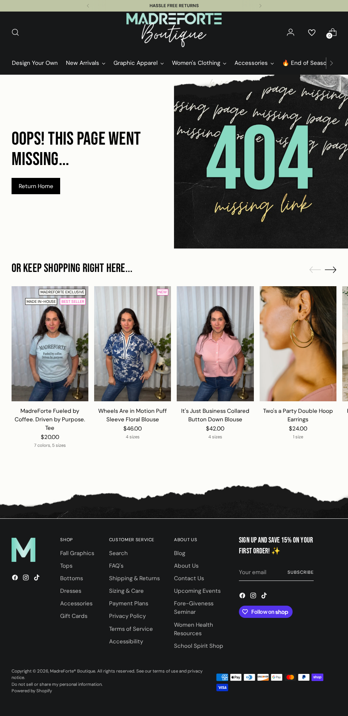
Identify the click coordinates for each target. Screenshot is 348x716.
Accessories (76, 603)
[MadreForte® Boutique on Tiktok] (37, 578)
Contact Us (189, 578)
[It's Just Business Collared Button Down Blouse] (215, 343)
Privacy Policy (127, 616)
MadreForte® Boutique (72, 671)
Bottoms (71, 578)
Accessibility (126, 641)
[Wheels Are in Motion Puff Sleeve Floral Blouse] (132, 343)
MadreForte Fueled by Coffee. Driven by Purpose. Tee (50, 419)
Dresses (70, 590)
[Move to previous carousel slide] (315, 270)
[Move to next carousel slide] (330, 269)
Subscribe (301, 572)
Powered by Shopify (32, 691)
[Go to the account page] (290, 32)
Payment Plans (128, 603)
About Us (186, 565)
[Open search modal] (15, 32)
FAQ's (116, 565)
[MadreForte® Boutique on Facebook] (16, 578)
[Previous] (88, 6)
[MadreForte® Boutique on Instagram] (26, 578)
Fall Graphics (77, 553)
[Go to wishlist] (311, 32)
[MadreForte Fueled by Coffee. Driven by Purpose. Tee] (50, 343)
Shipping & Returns (134, 578)
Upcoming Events (197, 590)
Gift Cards (73, 616)
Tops (66, 565)
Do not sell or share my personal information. (57, 684)
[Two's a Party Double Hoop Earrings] (298, 343)
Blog (179, 553)
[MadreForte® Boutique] (174, 32)
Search (118, 553)
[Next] (260, 6)
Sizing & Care (126, 590)
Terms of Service (131, 628)
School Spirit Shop (198, 645)
